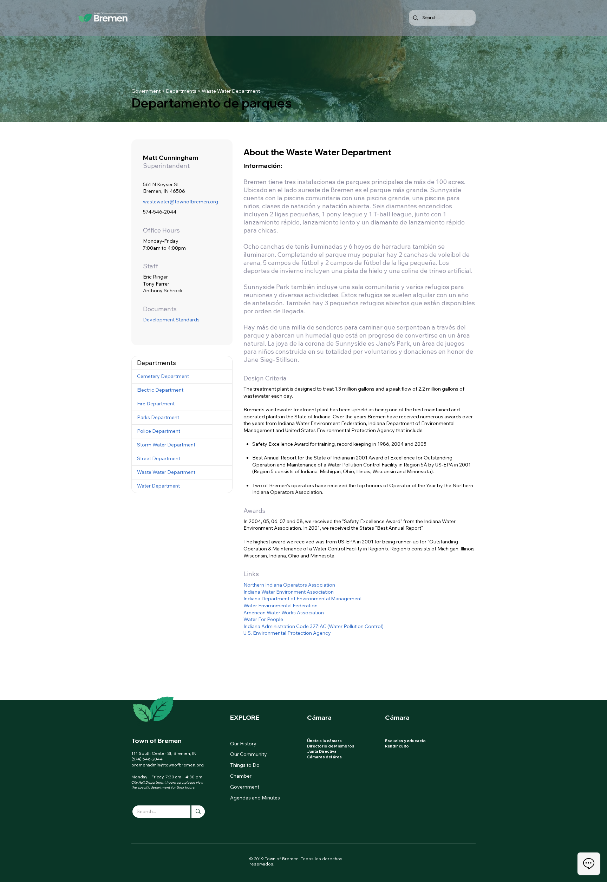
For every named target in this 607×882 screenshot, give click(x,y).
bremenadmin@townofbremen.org (167, 764)
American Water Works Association (283, 612)
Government (146, 91)
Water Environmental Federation (280, 605)
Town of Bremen (156, 741)
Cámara (319, 717)
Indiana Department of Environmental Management (302, 598)
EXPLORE (245, 717)
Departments (181, 91)
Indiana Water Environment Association (288, 592)
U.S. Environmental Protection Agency (287, 633)
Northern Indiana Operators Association (289, 585)
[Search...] (197, 811)
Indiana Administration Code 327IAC (284, 626)
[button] (182, 363)
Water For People (263, 619)
